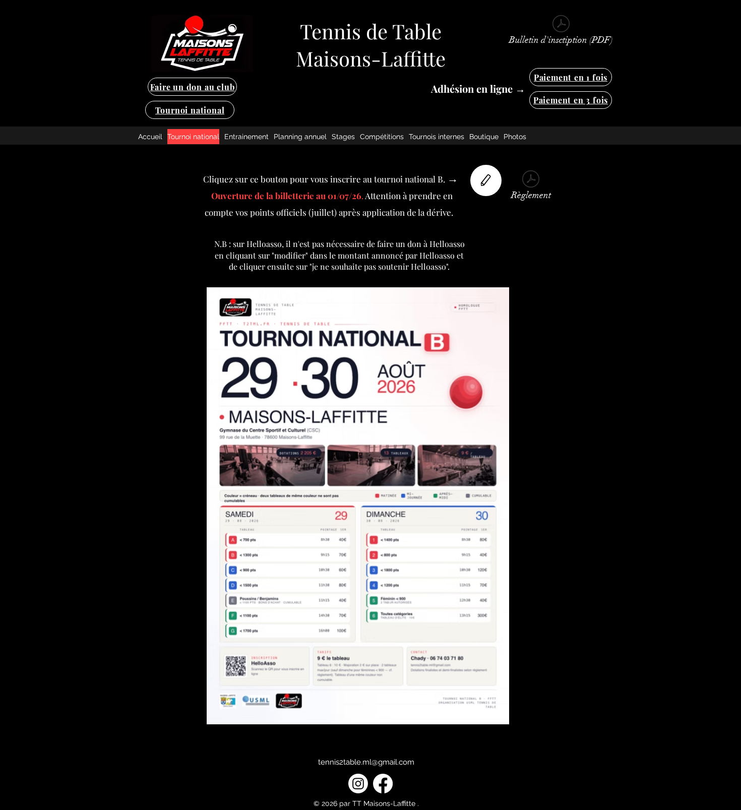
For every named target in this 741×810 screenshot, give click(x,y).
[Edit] (486, 180)
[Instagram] (358, 783)
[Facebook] (383, 783)
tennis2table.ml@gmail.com (366, 762)
